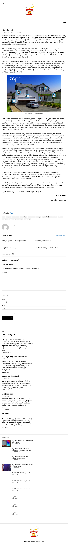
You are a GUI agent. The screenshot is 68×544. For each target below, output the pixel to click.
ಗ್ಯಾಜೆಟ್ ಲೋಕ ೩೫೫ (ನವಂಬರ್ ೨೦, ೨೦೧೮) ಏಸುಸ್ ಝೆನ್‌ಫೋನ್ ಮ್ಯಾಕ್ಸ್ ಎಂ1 (21, 449)
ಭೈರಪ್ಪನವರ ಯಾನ (7, 394)
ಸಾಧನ (20, 219)
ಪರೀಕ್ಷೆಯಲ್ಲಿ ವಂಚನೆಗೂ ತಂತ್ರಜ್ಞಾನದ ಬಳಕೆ (14, 240)
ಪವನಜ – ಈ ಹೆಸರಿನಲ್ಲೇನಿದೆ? (10, 376)
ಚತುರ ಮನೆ (53, 217)
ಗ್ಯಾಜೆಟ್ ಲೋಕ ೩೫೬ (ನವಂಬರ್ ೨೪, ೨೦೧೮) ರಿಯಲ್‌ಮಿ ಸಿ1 (22, 441)
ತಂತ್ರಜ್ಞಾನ (5, 219)
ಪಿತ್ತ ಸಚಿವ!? (5, 414)
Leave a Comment (7, 352)
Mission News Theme (28, 541)
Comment (4, 272)
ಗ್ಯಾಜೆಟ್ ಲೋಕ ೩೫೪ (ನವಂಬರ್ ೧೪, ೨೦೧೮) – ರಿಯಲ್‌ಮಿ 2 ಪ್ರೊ (20, 457)
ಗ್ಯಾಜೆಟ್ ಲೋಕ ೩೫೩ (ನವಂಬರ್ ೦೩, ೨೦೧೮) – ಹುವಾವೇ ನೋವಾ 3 (22, 465)
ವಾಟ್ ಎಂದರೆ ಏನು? (8, 254)
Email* (3, 299)
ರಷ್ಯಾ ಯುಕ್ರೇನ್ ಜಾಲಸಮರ (43, 240)
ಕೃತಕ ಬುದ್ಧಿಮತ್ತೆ (46, 217)
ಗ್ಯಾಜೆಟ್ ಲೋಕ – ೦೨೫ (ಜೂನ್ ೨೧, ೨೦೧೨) (22, 497)
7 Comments (6, 389)
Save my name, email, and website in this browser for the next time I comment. (23, 313)
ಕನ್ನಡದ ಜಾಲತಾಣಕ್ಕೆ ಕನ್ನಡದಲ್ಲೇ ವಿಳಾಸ (46, 247)
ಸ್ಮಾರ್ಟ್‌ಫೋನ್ (27, 219)
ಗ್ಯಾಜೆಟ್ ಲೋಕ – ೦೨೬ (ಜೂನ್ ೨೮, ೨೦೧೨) (22, 489)
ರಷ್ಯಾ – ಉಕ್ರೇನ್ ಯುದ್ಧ (8, 247)
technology (23, 217)
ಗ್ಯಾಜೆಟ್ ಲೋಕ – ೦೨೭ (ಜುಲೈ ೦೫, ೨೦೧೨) (21, 481)
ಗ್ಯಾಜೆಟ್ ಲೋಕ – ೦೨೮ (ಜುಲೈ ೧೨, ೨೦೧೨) (21, 473)
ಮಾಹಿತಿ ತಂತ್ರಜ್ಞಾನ (13, 219)
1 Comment (6, 409)
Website (4, 305)
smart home (15, 217)
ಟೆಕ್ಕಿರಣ (60, 217)
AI (3, 217)
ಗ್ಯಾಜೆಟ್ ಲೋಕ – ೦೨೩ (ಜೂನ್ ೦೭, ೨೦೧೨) (21, 513)
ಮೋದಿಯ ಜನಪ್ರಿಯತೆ (8, 334)
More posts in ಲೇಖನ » (61, 235)
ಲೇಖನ (11, 213)
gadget (8, 217)
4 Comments (6, 427)
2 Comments (6, 372)
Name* (3, 293)
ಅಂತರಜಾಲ (31, 217)
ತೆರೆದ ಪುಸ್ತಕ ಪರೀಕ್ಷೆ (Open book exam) (14, 356)
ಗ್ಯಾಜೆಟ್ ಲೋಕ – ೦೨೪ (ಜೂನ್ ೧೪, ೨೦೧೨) (22, 505)
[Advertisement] (12, 206)
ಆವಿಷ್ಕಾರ (38, 217)
